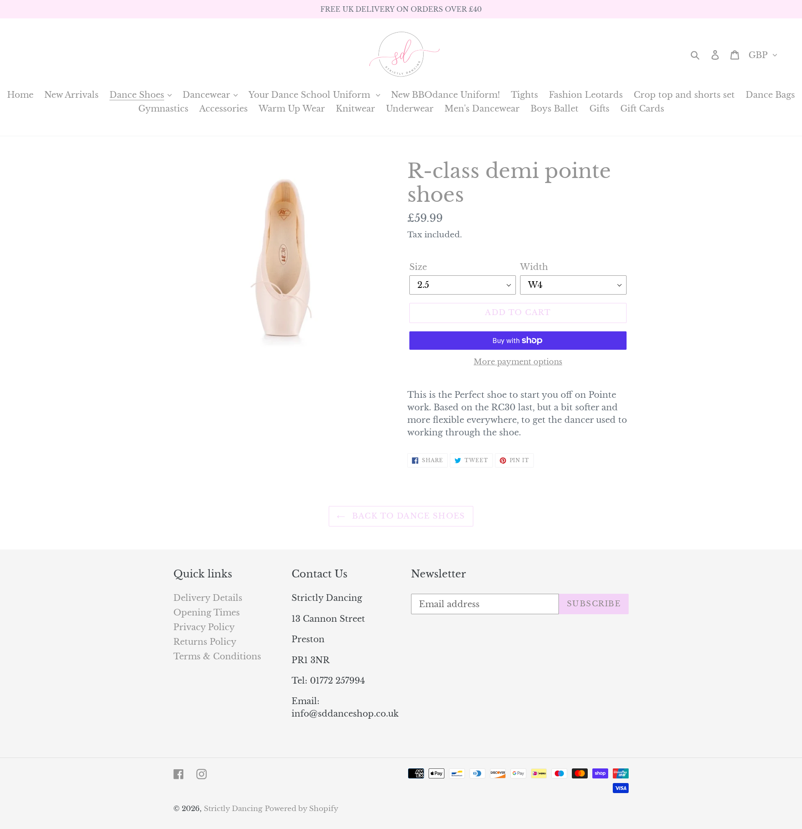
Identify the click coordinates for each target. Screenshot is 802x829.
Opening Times (206, 613)
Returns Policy (204, 642)
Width (534, 267)
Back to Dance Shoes (407, 516)
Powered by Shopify (301, 808)
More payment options (518, 361)
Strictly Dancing (233, 808)
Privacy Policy (204, 627)
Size (418, 267)
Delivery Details (207, 598)
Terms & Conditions (217, 656)
